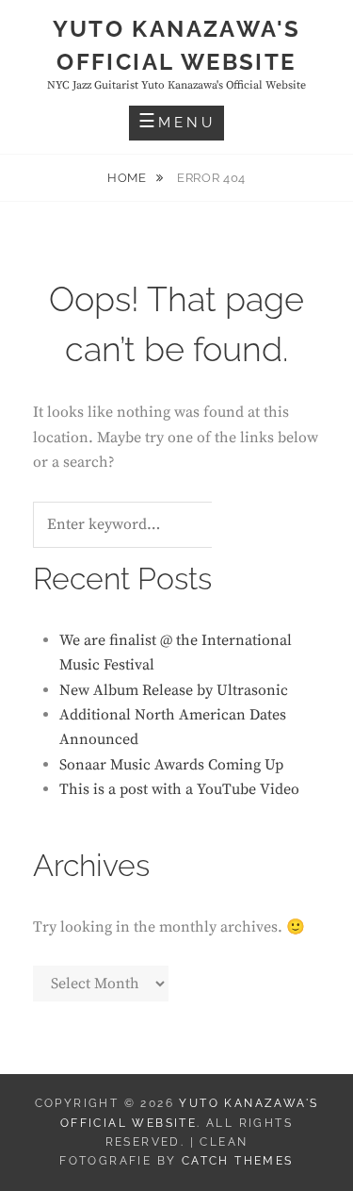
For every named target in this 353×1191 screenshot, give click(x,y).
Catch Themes (238, 1160)
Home (128, 178)
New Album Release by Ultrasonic (173, 690)
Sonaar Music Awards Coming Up (171, 764)
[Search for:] (146, 525)
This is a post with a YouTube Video (179, 789)
